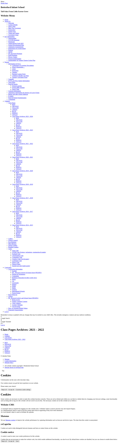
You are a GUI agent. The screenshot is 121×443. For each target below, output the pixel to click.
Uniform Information (14, 91)
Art (13, 281)
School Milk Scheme (18, 87)
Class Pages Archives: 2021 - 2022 (22, 143)
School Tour (12, 31)
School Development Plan (16, 45)
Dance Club (15, 262)
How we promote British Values (18, 308)
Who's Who (11, 26)
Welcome (11, 23)
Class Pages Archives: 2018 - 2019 (22, 184)
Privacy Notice (12, 57)
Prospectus (11, 42)
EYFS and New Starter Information (19, 81)
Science (14, 289)
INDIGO (15, 113)
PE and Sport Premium (15, 53)
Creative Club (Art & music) (20, 259)
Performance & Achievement (17, 48)
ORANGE (15, 106)
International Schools (18, 291)
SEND (10, 52)
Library (10, 296)
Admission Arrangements (15, 47)
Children (7, 101)
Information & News (14, 64)
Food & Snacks (13, 84)
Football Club (16, 254)
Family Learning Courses (19, 301)
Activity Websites (17, 305)
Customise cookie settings (23, 389)
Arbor (14, 69)
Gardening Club (17, 261)
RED (13, 104)
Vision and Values (13, 33)
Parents (7, 62)
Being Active (16, 300)
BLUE (14, 111)
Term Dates (11, 82)
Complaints (11, 99)
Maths (14, 288)
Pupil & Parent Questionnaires (17, 98)
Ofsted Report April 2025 (16, 43)
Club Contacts (16, 303)
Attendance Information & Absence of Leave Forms (23, 92)
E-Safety (11, 96)
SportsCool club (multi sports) (21, 266)
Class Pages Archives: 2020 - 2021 (22, 157)
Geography (15, 283)
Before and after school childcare (18, 94)
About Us (7, 21)
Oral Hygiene (16, 306)
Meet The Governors (14, 28)
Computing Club (17, 257)
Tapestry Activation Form (19, 77)
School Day (11, 30)
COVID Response (13, 40)
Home (6, 19)
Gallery (10, 238)
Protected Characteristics (15, 310)
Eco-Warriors (12, 242)
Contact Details (12, 25)
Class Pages (11, 103)
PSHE (14, 286)
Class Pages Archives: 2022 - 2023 (22, 130)
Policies (10, 50)
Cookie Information (10, 361)
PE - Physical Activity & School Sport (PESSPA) (27, 272)
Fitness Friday (16, 264)
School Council (13, 240)
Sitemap (7, 359)
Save (17, 441)
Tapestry (14, 72)
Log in (7, 311)
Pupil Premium (12, 55)
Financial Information (14, 59)
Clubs (10, 249)
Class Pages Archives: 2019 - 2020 (22, 171)
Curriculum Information (15, 269)
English (14, 271)
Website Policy (9, 362)
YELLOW (15, 108)
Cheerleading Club (17, 255)
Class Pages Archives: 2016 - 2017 (22, 211)
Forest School (16, 293)
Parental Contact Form (19, 74)
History (14, 284)
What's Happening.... (18, 67)
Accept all (11, 389)
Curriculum (8, 267)
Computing (15, 276)
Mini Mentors (12, 244)
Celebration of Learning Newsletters (23, 65)
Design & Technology (18, 274)
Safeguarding (12, 38)
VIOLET (15, 115)
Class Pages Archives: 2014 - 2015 (22, 225)
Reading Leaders (13, 247)
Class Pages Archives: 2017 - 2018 (22, 198)
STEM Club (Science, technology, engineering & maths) (29, 252)
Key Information (9, 36)
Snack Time (15, 89)
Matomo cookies (10, 420)
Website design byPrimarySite (14, 367)
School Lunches (17, 86)
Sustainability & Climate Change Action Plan (21, 60)
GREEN (14, 109)
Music (14, 279)
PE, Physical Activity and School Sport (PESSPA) (23, 298)
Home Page (4, 3)
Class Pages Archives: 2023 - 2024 (22, 116)
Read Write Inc (12, 294)
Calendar (11, 79)
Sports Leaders (12, 245)
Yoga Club (15, 250)
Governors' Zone (13, 35)
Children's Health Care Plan (20, 75)
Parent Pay (15, 70)
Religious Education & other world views (24, 278)
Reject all (4, 389)
